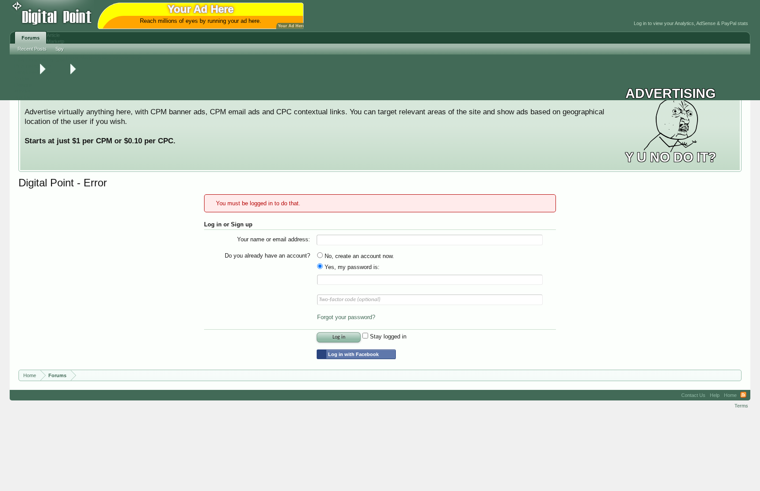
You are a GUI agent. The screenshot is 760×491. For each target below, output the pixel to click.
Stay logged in (387, 336)
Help (715, 395)
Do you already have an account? (267, 255)
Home (730, 395)
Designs (23, 84)
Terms (741, 405)
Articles (22, 97)
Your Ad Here (291, 26)
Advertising (127, 58)
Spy (59, 48)
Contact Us (693, 395)
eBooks (23, 91)
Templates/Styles (33, 72)
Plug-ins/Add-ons (33, 66)
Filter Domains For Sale (40, 59)
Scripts (22, 78)
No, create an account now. (358, 256)
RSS (743, 395)
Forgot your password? (346, 317)
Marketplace (95, 58)
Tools (71, 58)
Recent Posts (32, 48)
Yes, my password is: (351, 267)
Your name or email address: (273, 239)
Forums (31, 37)
